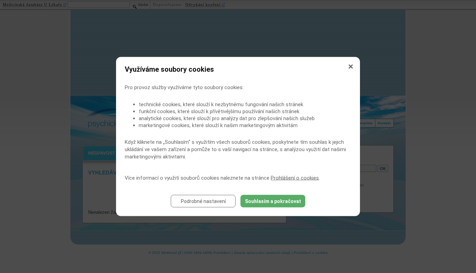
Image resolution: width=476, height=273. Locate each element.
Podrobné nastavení (203, 201)
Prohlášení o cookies (295, 178)
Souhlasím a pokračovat (273, 201)
